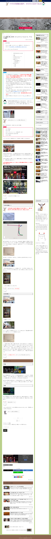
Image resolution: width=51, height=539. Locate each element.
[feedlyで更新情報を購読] (20, 477)
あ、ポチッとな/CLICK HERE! (25, 27)
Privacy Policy (28, 536)
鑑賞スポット (16, 59)
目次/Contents (15, 53)
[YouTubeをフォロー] (18, 477)
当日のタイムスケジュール (18, 56)
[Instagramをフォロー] (16, 477)
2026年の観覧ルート (17, 60)
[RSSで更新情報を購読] (21, 477)
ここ (24, 95)
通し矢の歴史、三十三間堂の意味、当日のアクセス (18, 46)
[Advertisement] (25, 11)
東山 (4, 466)
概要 (14, 55)
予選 (15, 64)
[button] (47, 125)
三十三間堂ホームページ (17, 91)
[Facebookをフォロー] (14, 477)
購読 (5, 430)
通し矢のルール (16, 63)
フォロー (26, 459)
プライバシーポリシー (23, 536)
